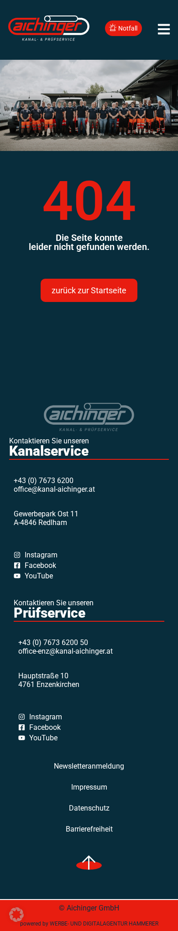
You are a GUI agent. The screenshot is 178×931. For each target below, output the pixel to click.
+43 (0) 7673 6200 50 (53, 642)
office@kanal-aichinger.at (54, 489)
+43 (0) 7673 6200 (43, 480)
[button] (16, 914)
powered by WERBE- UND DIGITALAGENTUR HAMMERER (89, 924)
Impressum (89, 787)
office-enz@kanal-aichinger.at (65, 651)
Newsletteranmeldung (89, 766)
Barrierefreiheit (89, 829)
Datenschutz (89, 808)
